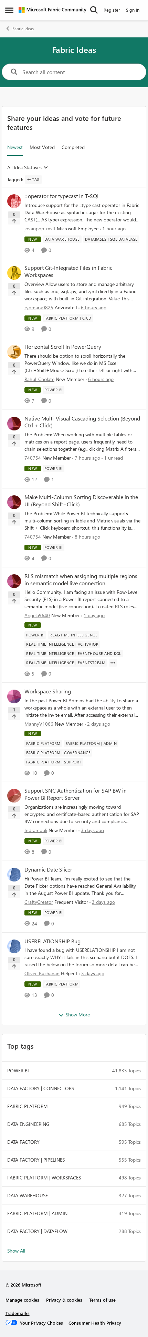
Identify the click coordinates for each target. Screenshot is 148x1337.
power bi (18, 1070)
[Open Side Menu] (9, 10)
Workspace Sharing (47, 691)
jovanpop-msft (39, 228)
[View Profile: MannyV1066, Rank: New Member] (14, 696)
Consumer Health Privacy (94, 1323)
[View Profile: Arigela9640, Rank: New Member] (14, 581)
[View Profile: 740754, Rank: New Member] (14, 423)
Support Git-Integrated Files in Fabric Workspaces (68, 271)
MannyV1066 (38, 724)
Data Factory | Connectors (40, 1088)
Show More (78, 1014)
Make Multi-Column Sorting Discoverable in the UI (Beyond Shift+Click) (81, 501)
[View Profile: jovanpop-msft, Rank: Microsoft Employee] (14, 201)
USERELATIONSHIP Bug (52, 941)
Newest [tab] (15, 147)
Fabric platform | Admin (37, 1213)
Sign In (132, 10)
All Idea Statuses (24, 168)
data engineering (28, 1124)
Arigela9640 (37, 615)
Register (112, 10)
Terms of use (102, 1300)
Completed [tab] (73, 147)
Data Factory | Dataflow (37, 1231)
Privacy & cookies (64, 1300)
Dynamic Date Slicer (48, 869)
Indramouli (35, 830)
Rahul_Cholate (39, 379)
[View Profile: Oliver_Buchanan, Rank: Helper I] (14, 946)
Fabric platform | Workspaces (44, 1177)
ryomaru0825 (38, 307)
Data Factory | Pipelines (36, 1159)
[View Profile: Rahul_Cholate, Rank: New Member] (14, 352)
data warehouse (27, 1195)
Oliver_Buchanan (42, 973)
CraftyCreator (38, 902)
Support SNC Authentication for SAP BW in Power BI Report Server (75, 794)
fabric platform (27, 1106)
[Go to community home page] (52, 10)
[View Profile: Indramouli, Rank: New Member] (14, 796)
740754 (32, 457)
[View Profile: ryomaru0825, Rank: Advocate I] (14, 273)
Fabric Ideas (23, 28)
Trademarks (18, 1313)
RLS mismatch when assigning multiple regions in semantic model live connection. (80, 580)
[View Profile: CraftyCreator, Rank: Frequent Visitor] (14, 874)
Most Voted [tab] (42, 147)
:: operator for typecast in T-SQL (62, 196)
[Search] (94, 10)
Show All (16, 1250)
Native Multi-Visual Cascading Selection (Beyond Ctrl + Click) (82, 422)
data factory (23, 1142)
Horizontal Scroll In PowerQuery (62, 346)
